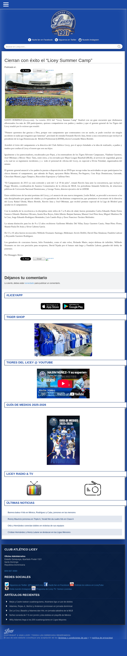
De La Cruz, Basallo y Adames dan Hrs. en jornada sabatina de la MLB (41, 610)
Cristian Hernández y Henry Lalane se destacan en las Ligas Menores (39, 532)
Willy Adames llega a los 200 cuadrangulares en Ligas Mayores (37, 619)
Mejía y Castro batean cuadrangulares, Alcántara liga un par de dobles (41, 601)
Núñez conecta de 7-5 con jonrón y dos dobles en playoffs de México (40, 614)
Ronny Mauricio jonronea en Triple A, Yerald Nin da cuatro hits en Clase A (41, 519)
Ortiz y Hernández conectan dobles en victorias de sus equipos (36, 526)
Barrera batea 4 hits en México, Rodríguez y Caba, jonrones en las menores (42, 512)
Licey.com (63, 23)
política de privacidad (102, 637)
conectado (29, 283)
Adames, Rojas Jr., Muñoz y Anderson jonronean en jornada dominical (40, 606)
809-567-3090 (10, 570)
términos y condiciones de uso (72, 637)
